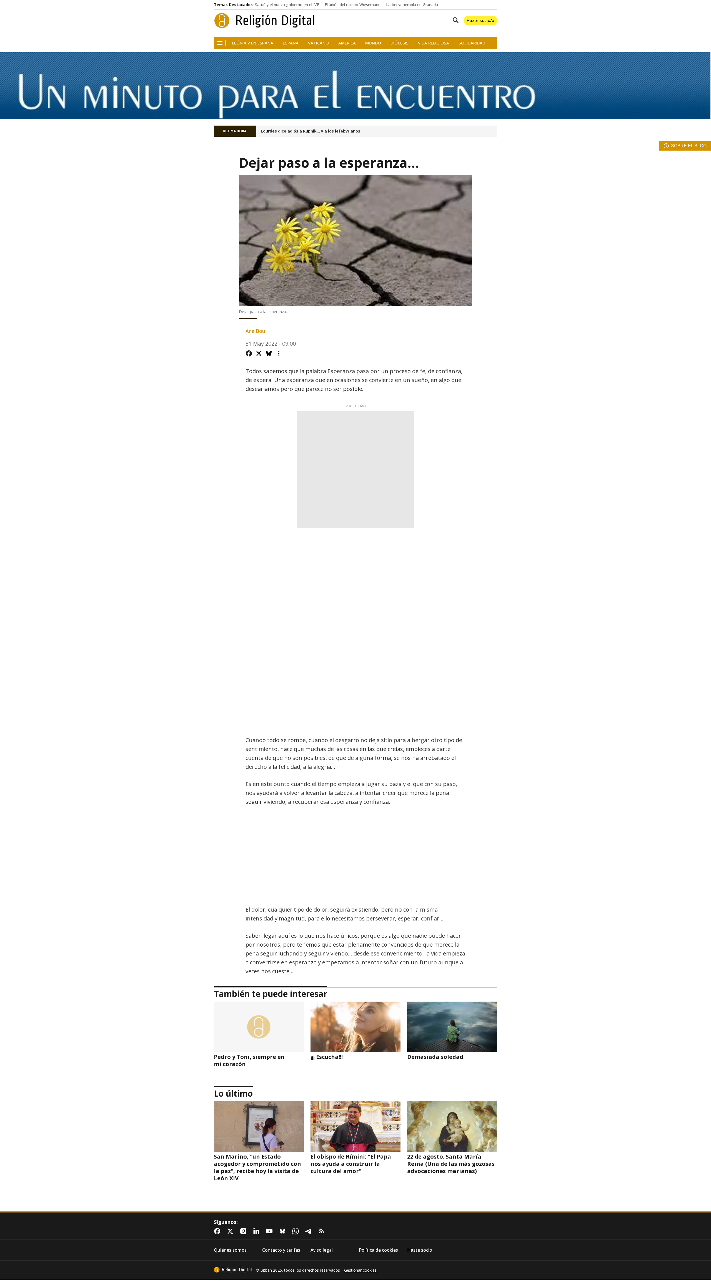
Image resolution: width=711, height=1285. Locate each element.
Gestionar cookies (360, 1270)
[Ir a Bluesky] (283, 1231)
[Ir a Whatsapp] (296, 1231)
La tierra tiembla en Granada (412, 4)
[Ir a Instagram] (244, 1231)
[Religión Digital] (264, 20)
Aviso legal (322, 1250)
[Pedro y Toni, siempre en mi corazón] (259, 1027)
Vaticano (318, 43)
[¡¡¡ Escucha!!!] (355, 1027)
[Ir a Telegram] (309, 1231)
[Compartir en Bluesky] (269, 353)
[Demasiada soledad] (452, 1027)
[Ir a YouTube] (270, 1231)
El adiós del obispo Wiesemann (352, 4)
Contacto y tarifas (281, 1250)
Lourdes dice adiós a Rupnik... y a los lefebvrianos (310, 131)
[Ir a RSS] (322, 1231)
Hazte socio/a (480, 20)
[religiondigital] (233, 1269)
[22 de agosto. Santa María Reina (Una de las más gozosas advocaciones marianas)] (452, 1126)
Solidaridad (472, 43)
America (347, 43)
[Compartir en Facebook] (249, 353)
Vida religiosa (433, 43)
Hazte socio (419, 1250)
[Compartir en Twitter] (259, 353)
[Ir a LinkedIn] (257, 1231)
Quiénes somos (230, 1250)
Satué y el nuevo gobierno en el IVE (287, 4)
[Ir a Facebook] (218, 1231)
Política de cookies (378, 1250)
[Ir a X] (231, 1231)
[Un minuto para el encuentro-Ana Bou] (355, 85)
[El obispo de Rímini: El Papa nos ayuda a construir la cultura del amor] (355, 1126)
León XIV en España (252, 43)
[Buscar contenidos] (454, 20)
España (291, 43)
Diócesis (399, 43)
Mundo (373, 43)
